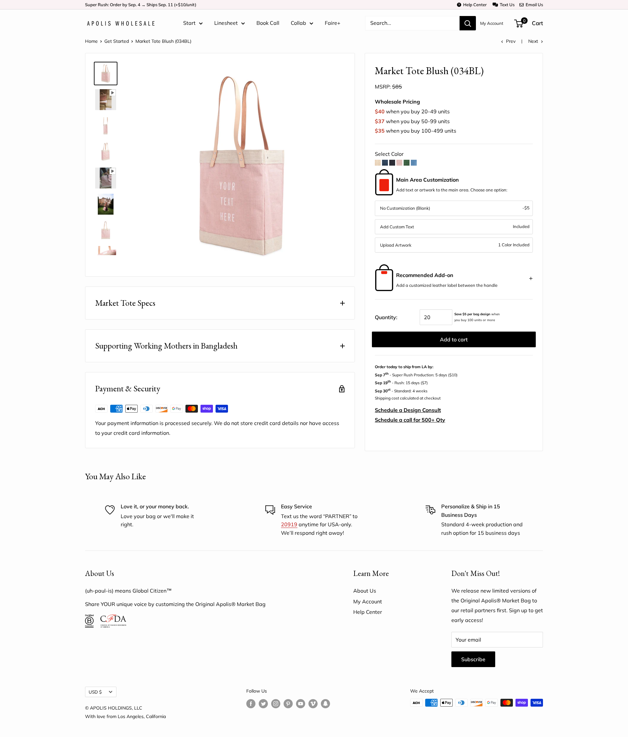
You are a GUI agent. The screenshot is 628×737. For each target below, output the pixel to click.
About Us (364, 590)
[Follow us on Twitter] (263, 703)
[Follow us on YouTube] (300, 703)
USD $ (95, 692)
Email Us (533, 4)
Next (533, 41)
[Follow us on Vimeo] (313, 703)
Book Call (267, 23)
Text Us (506, 4)
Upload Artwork (395, 245)
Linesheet (226, 23)
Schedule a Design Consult (408, 410)
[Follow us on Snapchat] (325, 703)
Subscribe (473, 659)
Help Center (474, 4)
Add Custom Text (397, 226)
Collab (298, 23)
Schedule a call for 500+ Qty (410, 420)
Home (91, 41)
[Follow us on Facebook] (250, 703)
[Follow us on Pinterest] (288, 703)
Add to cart (454, 339)
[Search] (468, 23)
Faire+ (332, 23)
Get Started (116, 41)
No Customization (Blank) (405, 208)
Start (189, 23)
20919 (289, 524)
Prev (510, 41)
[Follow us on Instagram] (275, 703)
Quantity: (386, 317)
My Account (491, 23)
